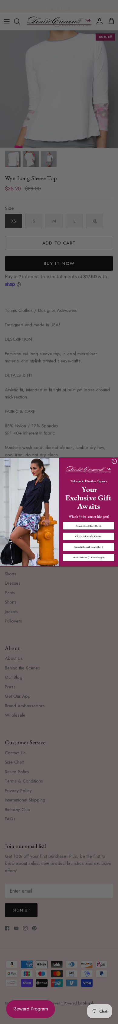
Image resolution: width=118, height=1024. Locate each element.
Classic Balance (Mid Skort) (88, 536)
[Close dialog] (114, 461)
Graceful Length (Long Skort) (88, 547)
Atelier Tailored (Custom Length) (89, 557)
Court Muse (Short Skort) (88, 525)
